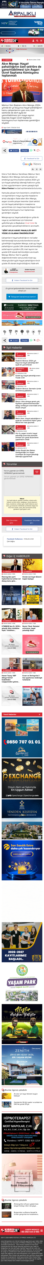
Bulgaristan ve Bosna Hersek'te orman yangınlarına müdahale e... (26, 1213)
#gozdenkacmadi (29, 272)
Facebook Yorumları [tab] (32, 520)
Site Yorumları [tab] (11, 520)
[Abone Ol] (31, 164)
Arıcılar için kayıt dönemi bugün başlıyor (26, 1095)
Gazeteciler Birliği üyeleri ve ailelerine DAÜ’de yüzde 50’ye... (28, 1103)
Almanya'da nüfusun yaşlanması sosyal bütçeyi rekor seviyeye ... (26, 1205)
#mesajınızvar (13, 272)
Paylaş (24, 150)
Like (15, 150)
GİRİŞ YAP (36, 472)
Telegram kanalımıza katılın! (23, 296)
